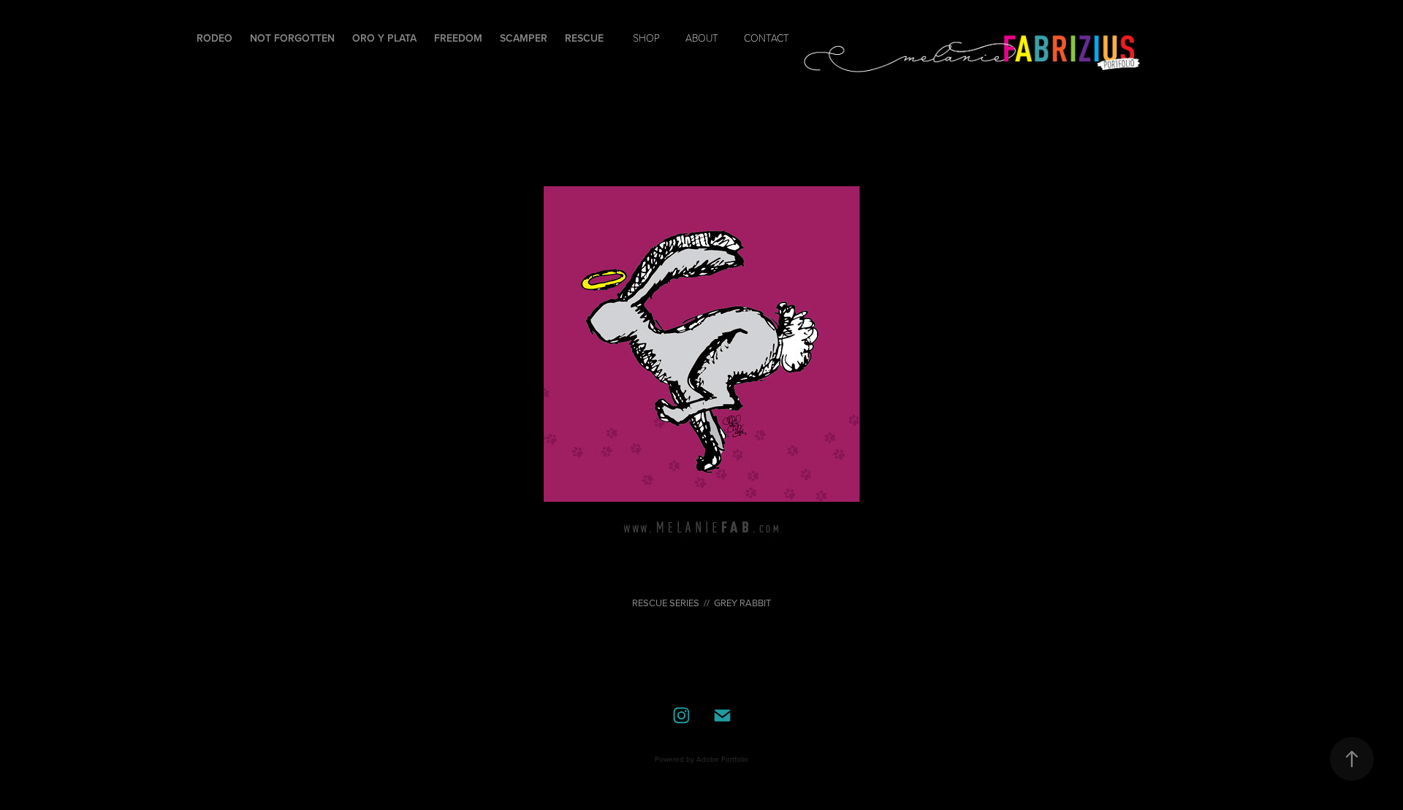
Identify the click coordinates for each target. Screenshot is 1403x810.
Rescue (584, 38)
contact (766, 38)
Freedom (458, 38)
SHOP (646, 38)
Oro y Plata (384, 38)
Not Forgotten (292, 38)
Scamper (523, 38)
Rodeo (214, 38)
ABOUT (701, 38)
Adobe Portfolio (722, 759)
